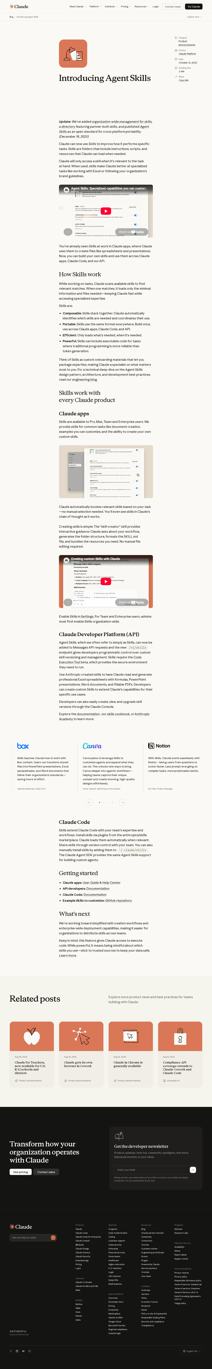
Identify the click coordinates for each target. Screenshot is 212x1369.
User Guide (91, 883)
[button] (78, 6)
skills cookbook (118, 714)
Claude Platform (187, 54)
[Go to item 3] (108, 802)
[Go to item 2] (104, 802)
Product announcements (186, 43)
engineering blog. (84, 379)
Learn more (67, 955)
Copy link (184, 80)
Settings (87, 616)
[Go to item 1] (99, 802)
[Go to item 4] (112, 802)
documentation (88, 714)
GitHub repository (118, 900)
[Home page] (19, 6)
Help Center (111, 883)
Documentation (97, 888)
